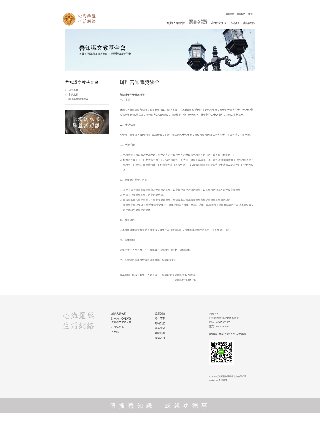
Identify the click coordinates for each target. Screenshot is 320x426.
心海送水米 (218, 23)
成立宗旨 (73, 90)
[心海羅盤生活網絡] (79, 19)
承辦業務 (73, 94)
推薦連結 (160, 328)
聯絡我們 (241, 14)
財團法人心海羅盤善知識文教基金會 (198, 22)
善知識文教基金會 (98, 53)
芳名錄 (234, 23)
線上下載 (160, 318)
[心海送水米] (87, 122)
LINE (250, 14)
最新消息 (230, 14)
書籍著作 (249, 23)
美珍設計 (222, 380)
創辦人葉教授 (176, 23)
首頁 (81, 53)
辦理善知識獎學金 (121, 53)
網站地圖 (160, 333)
